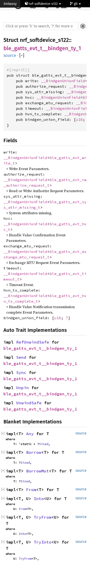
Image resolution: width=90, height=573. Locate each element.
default (13, 11)
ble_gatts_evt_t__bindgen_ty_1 (42, 48)
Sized (43, 444)
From (31, 489)
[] (21, 55)
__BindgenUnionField (63, 80)
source (9, 55)
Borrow (33, 452)
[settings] (83, 26)
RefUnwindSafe (32, 342)
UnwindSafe (29, 402)
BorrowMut (37, 471)
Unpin (22, 387)
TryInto (42, 542)
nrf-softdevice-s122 (43, 4)
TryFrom (42, 517)
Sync (21, 372)
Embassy (10, 4)
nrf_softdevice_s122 (44, 40)
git (76, 4)
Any (30, 433)
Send (21, 357)
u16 (79, 119)
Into (39, 498)
